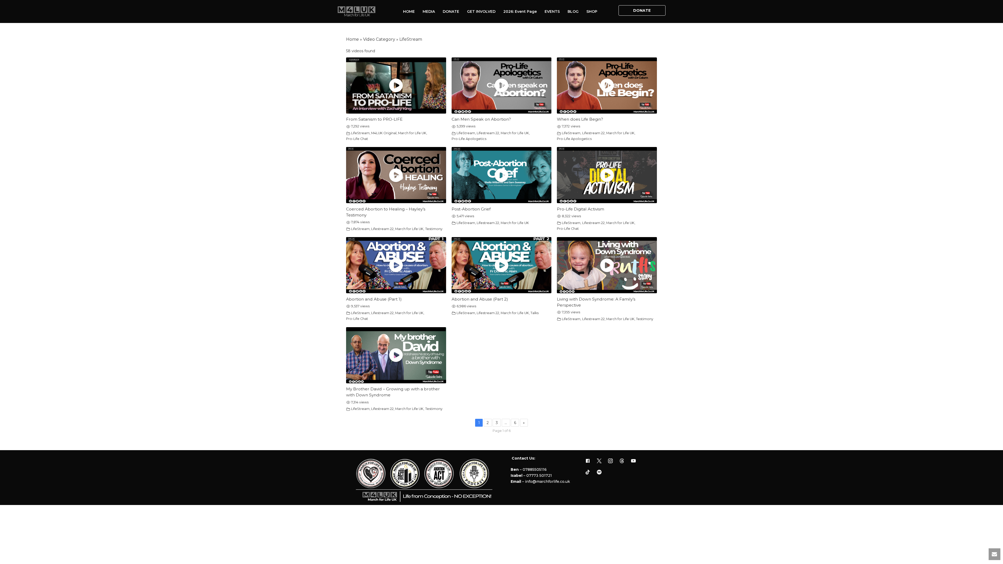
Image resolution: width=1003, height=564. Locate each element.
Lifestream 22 (488, 133)
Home (352, 39)
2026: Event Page (520, 11)
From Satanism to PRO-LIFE (374, 119)
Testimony (433, 229)
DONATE (451, 11)
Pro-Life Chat (357, 139)
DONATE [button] (642, 10)
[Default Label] (622, 461)
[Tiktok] (587, 472)
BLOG (573, 11)
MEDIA (429, 11)
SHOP (591, 11)
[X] (599, 461)
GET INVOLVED (481, 11)
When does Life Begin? (580, 119)
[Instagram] (610, 461)
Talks (534, 313)
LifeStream (360, 133)
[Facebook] (587, 461)
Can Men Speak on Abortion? (481, 119)
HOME (409, 11)
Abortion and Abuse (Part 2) (480, 299)
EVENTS (552, 11)
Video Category (379, 39)
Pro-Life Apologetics (469, 139)
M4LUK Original (383, 133)
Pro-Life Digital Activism (580, 209)
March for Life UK (412, 133)
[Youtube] (633, 461)
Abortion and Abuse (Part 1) (374, 299)
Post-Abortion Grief (471, 209)
